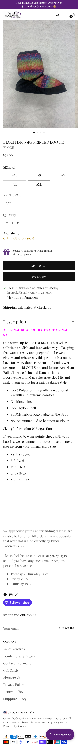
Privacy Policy (13, 684)
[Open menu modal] (65, 14)
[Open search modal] (57, 14)
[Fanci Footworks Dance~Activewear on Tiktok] (17, 595)
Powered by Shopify (14, 726)
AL (15, 184)
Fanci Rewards (14, 649)
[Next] (73, 4)
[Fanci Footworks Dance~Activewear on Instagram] (11, 595)
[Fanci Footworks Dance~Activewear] (12, 15)
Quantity (9, 214)
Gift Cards (10, 670)
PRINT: (12, 195)
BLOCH (8, 147)
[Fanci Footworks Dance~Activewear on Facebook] (5, 595)
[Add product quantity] (17, 222)
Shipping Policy (14, 698)
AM (63, 175)
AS (39, 175)
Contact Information (18, 663)
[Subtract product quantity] (6, 222)
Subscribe (67, 628)
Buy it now (39, 276)
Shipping (10, 307)
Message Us (11, 677)
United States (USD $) (20, 712)
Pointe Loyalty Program (20, 656)
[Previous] (5, 4)
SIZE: (9, 167)
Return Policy (13, 691)
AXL (39, 184)
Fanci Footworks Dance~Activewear (45, 718)
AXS (15, 175)
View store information (22, 297)
